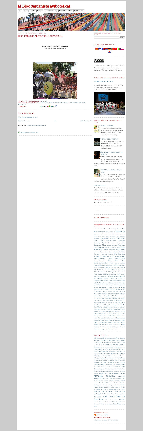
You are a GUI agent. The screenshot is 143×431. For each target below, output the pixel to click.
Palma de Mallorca (99, 293)
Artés (123, 229)
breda (123, 327)
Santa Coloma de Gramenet (113, 318)
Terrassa (123, 322)
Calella (115, 265)
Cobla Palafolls (102, 353)
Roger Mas (122, 394)
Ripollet (114, 296)
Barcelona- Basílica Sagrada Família (103, 234)
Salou (123, 298)
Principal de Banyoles (115, 387)
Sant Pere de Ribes (100, 314)
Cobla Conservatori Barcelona (106, 351)
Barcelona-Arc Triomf (99, 236)
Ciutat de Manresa (115, 347)
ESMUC (102, 364)
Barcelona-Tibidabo (120, 258)
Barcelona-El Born (108, 243)
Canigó (95, 342)
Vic (101, 327)
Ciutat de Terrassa (112, 349)
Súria (118, 322)
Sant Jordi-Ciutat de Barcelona (109, 398)
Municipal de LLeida (107, 378)
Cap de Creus (101, 267)
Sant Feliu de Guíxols (113, 307)
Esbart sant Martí (117, 364)
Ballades (32, 11)
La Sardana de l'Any (51, 11)
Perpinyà (111, 293)
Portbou (116, 293)
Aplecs (26, 11)
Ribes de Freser (103, 296)
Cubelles (117, 272)
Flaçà (123, 274)
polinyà (105, 329)
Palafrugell (104, 291)
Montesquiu (96, 289)
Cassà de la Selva (115, 267)
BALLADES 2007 (42, 102)
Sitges (114, 322)
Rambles (104, 394)
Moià (100, 287)
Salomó (120, 298)
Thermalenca (110, 404)
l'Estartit (96, 329)
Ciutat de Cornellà (111, 344)
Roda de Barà (100, 298)
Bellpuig (117, 263)
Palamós (110, 291)
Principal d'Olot (105, 387)
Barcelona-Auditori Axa (112, 236)
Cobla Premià (110, 354)
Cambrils (120, 265)
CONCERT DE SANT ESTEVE (109, 139)
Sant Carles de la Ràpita (111, 302)
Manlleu (100, 285)
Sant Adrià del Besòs (99, 300)
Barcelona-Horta (112, 245)
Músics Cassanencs (117, 378)
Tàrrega (123, 324)
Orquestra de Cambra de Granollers (116, 383)
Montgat (102, 289)
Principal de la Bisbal (103, 391)
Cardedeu (107, 267)
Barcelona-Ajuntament (119, 234)
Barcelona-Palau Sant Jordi (107, 252)
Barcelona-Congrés (111, 240)
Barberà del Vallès (110, 231)
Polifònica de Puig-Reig (100, 385)
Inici (20, 11)
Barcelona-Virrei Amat (116, 261)
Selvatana (122, 400)
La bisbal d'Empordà (113, 280)
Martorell (105, 285)
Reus (98, 296)
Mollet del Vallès (113, 287)
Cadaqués (122, 340)
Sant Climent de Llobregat (101, 305)
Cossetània (97, 364)
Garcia (95, 276)
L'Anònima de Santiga (113, 371)
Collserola (96, 272)
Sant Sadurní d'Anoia (115, 316)
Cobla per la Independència (101, 358)
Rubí (109, 298)
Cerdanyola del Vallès (117, 270)
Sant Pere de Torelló (111, 313)
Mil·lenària (121, 376)
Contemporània (112, 360)
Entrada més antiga (86, 121)
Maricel (122, 373)
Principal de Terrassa (107, 389)
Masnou (116, 285)
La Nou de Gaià (103, 280)
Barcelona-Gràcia (100, 245)
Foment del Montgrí (119, 367)
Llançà (105, 283)
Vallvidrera (96, 327)
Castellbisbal (105, 270)
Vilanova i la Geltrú (107, 327)
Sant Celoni (121, 302)
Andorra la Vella (107, 229)
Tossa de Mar (116, 324)
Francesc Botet (102, 415)
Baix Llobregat (106, 338)
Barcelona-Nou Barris (101, 249)
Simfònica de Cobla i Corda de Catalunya (115, 402)
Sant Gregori (104, 309)
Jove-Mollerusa (121, 369)
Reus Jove (114, 394)
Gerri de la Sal (104, 276)
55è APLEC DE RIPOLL (107, 126)
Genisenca (96, 369)
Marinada (98, 375)
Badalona (97, 232)
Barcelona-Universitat (99, 261)
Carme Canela (116, 342)
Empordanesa (109, 364)
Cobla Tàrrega (105, 356)
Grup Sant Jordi (103, 369)
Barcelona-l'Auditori (101, 263)
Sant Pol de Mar (121, 313)
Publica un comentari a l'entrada (27, 117)
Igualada (106, 278)
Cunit (121, 272)
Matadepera (122, 285)
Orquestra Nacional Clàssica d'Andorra (108, 380)
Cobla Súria (97, 356)
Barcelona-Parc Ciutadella (59, 102)
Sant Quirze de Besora (100, 316)
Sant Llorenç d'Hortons (105, 311)
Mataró (96, 287)
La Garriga (118, 278)
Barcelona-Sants (120, 256)
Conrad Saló (104, 360)
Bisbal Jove (115, 340)
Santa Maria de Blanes (111, 399)
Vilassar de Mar (117, 327)
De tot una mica (78, 11)
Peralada (106, 293)
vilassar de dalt (112, 329)
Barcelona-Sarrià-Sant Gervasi (103, 258)
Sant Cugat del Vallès (117, 305)
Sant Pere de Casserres (118, 311)
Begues (112, 263)
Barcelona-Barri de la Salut (109, 238)
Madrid (119, 283)
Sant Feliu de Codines (100, 307)
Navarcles (119, 289)
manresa (100, 329)
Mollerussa (104, 287)
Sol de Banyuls (102, 404)
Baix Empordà (98, 338)
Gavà (99, 276)
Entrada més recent (23, 121)
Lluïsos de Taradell (106, 373)
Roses (106, 298)
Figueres (119, 274)
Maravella (116, 373)
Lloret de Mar (113, 283)
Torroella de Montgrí (107, 324)
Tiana (96, 324)
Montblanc (121, 287)
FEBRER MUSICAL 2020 (103, 81)
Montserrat (112, 289)
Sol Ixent (96, 404)
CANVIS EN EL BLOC (99, 185)
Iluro (109, 369)
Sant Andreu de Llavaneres (114, 300)
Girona (110, 276)
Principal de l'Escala (119, 389)
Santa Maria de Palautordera (113, 320)
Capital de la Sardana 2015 (105, 342)
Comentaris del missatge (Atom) (36, 125)
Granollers (115, 276)
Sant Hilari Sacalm (112, 309)
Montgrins (97, 378)
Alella (100, 229)
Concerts (39, 11)
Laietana (96, 373)
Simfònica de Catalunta (99, 402)
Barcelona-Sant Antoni (107, 256)
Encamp (100, 274)
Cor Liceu (120, 360)
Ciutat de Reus (102, 349)
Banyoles (102, 231)
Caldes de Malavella (107, 265)
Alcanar (96, 229)
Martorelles (111, 285)
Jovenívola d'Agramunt (100, 371)
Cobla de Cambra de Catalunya (117, 356)
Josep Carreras (113, 369)
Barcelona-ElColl (121, 243)
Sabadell (114, 298)
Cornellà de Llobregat (107, 272)
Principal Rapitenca (114, 385)
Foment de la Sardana (107, 367)
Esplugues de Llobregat (109, 274)
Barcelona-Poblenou (107, 254)
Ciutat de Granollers (104, 347)
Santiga (110, 322)
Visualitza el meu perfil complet (106, 420)
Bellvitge (122, 263)
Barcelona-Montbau (120, 247)
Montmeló (107, 289)
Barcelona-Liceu (109, 247)
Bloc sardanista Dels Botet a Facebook (102, 211)
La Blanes (122, 371)
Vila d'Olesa (117, 404)
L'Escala (111, 278)
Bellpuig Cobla (106, 340)
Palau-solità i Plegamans (119, 291)
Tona (100, 324)
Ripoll (110, 296)
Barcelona (120, 231)
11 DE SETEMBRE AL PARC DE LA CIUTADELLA (40, 36)
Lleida (108, 283)
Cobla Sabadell (120, 354)
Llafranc (101, 283)
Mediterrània (110, 376)
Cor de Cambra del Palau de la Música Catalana (111, 362)
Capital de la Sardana (65, 11)
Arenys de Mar (117, 229)
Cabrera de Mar (98, 265)
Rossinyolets (97, 397)
